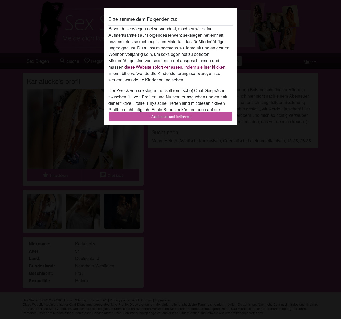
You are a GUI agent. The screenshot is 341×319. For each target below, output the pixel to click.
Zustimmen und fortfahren (170, 116)
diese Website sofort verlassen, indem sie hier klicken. (175, 67)
